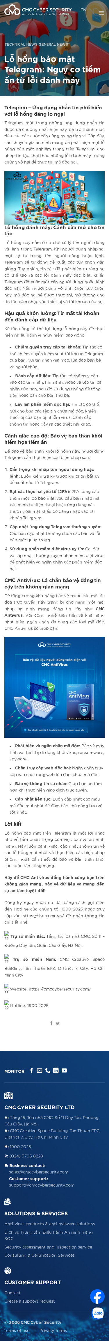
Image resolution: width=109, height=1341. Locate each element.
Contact (12, 1293)
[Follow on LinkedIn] (56, 1071)
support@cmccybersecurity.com (41, 1185)
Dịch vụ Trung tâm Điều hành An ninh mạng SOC (48, 1235)
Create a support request (29, 1301)
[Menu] (102, 13)
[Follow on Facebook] (31, 1071)
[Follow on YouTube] (64, 1071)
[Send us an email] (39, 1071)
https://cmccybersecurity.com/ (60, 989)
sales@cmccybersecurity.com (38, 1172)
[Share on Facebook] (51, 1023)
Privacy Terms (53, 1331)
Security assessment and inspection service (48, 1247)
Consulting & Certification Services (39, 1255)
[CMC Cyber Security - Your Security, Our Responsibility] (38, 9)
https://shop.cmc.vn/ (43, 916)
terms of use (16, 1331)
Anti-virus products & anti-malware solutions (49, 1224)
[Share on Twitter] (58, 1023)
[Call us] (48, 1071)
